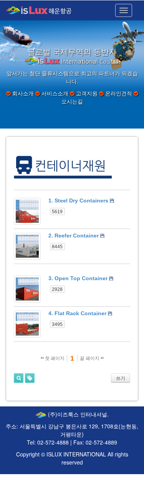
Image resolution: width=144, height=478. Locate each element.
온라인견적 (118, 93)
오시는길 (72, 101)
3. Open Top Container (78, 278)
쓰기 (120, 378)
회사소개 (23, 93)
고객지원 (87, 93)
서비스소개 (54, 93)
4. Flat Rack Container (77, 313)
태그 (30, 378)
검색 (18, 378)
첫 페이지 (54, 358)
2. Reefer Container (73, 235)
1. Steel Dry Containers (78, 200)
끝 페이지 (90, 358)
